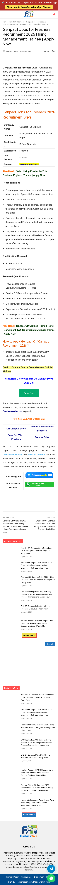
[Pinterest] (26, 58)
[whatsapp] (51, 878)
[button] (4, 14)
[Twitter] (51, 869)
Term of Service (36, 454)
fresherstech (13, 51)
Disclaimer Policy (12, 454)
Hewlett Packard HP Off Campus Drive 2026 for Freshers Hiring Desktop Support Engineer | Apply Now (37, 623)
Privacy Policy (12, 877)
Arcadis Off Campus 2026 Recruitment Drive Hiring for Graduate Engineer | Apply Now (37, 550)
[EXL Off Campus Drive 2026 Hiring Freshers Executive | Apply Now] (10, 610)
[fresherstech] (4, 51)
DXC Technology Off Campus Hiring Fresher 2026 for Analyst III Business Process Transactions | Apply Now (36, 594)
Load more (28, 635)
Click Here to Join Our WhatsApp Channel (29, 7)
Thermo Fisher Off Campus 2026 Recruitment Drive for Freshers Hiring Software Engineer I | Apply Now (37, 787)
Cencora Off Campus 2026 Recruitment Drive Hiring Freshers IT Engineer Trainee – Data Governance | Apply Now (15, 526)
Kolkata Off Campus (16, 22)
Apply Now (29, 393)
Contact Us (26, 877)
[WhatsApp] (32, 58)
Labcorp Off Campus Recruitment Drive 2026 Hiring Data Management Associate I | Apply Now (37, 802)
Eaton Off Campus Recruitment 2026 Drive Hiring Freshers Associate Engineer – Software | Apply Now (36, 565)
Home (5, 22)
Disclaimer (39, 877)
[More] (39, 58)
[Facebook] (14, 58)
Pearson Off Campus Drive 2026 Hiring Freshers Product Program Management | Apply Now (38, 579)
